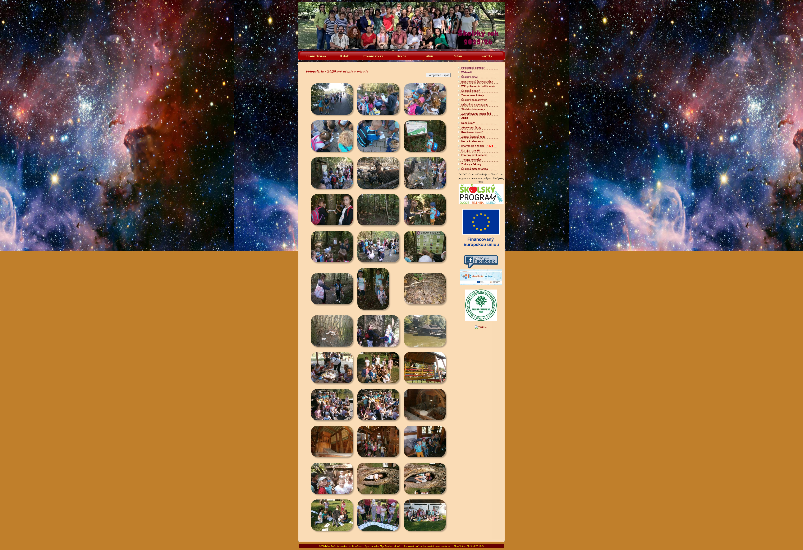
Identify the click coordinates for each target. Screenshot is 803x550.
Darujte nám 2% (470, 150)
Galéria (401, 56)
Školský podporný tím (474, 100)
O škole (344, 56)
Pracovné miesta (373, 56)
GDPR (465, 118)
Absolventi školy (471, 127)
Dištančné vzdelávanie (474, 104)
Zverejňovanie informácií (476, 113)
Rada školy (468, 123)
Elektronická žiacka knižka (477, 81)
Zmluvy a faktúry (471, 164)
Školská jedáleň (470, 90)
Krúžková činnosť (472, 132)
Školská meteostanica (474, 169)
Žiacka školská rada (473, 136)
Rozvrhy (486, 56)
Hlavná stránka (316, 56)
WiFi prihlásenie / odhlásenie (478, 86)
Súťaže (458, 56)
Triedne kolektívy (471, 159)
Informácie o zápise (473, 146)
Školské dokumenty (473, 109)
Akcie (429, 56)
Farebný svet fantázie (474, 155)
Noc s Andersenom (472, 141)
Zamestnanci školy (472, 95)
